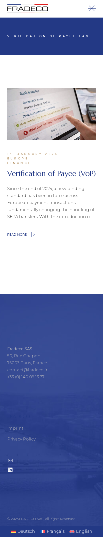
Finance (19, 163)
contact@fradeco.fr (27, 370)
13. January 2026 (33, 154)
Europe (18, 158)
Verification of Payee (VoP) (51, 173)
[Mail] (10, 462)
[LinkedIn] (10, 471)
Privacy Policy (21, 439)
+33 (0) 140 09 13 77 (25, 377)
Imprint (15, 428)
